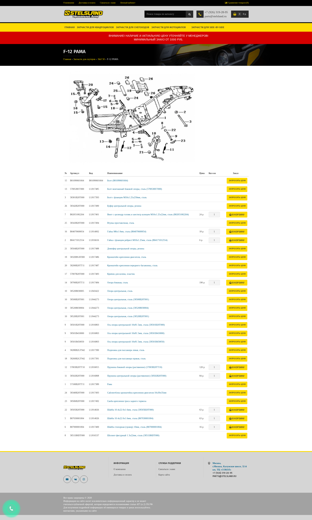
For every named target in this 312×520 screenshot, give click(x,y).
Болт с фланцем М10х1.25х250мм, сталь (127, 197)
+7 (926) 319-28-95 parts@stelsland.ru (216, 14)
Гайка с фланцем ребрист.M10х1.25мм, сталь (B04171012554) (137, 240)
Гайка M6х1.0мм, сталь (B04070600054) (126, 231)
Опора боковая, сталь (117, 282)
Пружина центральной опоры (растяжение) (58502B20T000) (136, 376)
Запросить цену (237, 180)
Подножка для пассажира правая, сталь (126, 358)
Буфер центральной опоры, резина (124, 206)
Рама (109, 384)
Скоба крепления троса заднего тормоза (126, 401)
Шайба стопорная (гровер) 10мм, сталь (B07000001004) (134, 427)
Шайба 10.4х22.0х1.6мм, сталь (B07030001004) (130, 418)
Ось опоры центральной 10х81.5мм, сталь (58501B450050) (135, 341)
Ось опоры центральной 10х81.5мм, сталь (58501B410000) (135, 333)
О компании (68, 2)
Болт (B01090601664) (117, 180)
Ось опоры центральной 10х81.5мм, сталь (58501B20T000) (136, 325)
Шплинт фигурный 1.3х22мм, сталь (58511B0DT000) (133, 435)
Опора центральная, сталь (119, 291)
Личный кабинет (127, 2)
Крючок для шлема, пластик (121, 274)
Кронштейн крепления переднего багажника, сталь (132, 265)
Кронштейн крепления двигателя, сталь (126, 257)
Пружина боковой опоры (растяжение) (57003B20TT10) (134, 367)
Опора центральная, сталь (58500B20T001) (128, 299)
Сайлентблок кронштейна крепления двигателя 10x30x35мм (136, 393)
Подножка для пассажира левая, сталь (125, 350)
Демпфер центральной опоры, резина (125, 248)
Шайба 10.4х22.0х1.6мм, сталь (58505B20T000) (130, 410)
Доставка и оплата (87, 2)
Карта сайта (164, 475)
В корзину (238, 214)
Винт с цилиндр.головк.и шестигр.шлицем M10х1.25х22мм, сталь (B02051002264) (148, 214)
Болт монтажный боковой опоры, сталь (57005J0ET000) (134, 189)
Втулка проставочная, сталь (120, 223)
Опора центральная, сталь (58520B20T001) (128, 316)
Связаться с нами (108, 2)
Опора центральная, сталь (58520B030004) (128, 308)
